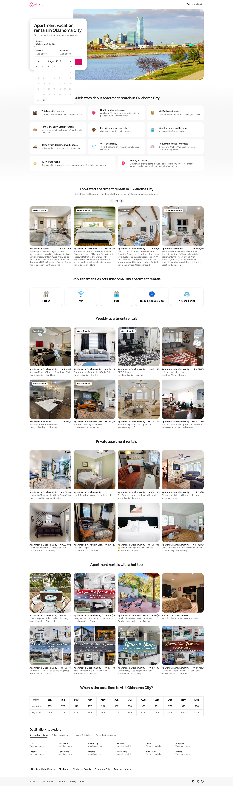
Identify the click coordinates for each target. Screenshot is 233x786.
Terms (60, 781)
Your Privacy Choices (75, 781)
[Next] (121, 201)
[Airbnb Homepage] (36, 4)
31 (44, 100)
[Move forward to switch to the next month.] (70, 61)
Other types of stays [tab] (61, 735)
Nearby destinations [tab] (39, 735)
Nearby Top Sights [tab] (83, 735)
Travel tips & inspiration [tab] (106, 735)
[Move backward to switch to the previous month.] (39, 61)
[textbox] (46, 53)
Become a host (194, 4)
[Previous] (111, 201)
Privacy (52, 781)
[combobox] (58, 44)
